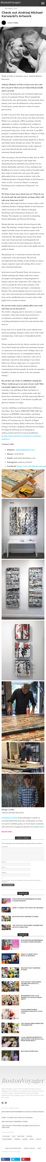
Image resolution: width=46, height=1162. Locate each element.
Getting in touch (9, 817)
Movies (32, 1139)
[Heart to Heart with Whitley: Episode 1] (10, 963)
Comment (5, 846)
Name (4, 862)
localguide (6, 1136)
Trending (17, 1139)
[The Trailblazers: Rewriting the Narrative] (10, 1032)
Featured (29, 1136)
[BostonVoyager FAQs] (10, 1060)
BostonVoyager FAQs (29, 1051)
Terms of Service (29, 1148)
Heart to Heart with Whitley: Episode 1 (29, 955)
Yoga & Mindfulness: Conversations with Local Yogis (32, 1011)
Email (4, 867)
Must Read (21, 1136)
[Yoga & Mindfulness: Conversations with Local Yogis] (10, 1019)
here (42, 826)
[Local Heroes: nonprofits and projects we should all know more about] (10, 1046)
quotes (38, 1139)
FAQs (39, 1148)
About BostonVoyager (13, 1148)
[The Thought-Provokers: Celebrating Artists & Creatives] (10, 991)
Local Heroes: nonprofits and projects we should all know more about (32, 1038)
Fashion (24, 1139)
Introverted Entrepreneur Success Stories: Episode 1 (32, 941)
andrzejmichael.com (25, 450)
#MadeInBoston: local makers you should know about (31, 997)
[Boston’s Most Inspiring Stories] (10, 977)
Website (4, 872)
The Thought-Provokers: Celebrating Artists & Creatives (31, 983)
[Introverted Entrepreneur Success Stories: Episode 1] (10, 949)
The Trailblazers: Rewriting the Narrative (32, 1024)
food (13, 1136)
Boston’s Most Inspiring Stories (30, 968)
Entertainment (7, 1139)
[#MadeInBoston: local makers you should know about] (10, 1005)
